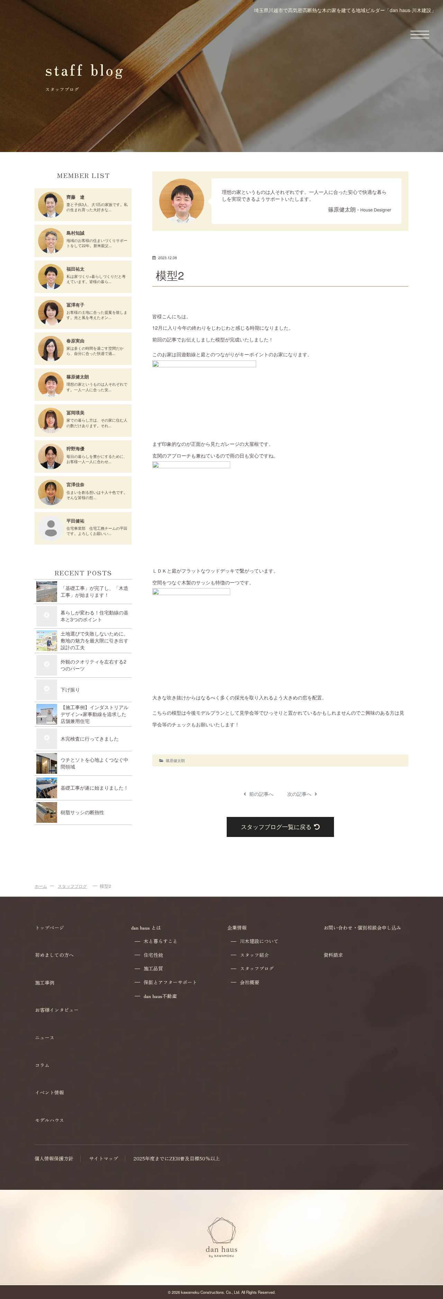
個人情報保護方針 (54, 1158)
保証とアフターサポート (170, 982)
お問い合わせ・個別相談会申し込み (362, 927)
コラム (42, 1065)
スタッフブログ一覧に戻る (276, 826)
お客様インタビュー (57, 1009)
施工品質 (153, 968)
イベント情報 (49, 1092)
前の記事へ (260, 794)
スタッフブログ (72, 886)
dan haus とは (146, 927)
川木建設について (259, 941)
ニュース (44, 1037)
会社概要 (249, 982)
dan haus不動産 (160, 996)
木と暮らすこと (161, 941)
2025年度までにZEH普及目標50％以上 (177, 1158)
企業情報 (237, 927)
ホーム (41, 886)
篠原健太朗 (175, 760)
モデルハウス (49, 1120)
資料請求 (333, 954)
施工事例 (44, 982)
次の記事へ (300, 794)
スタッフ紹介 (254, 955)
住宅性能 (153, 955)
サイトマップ (103, 1158)
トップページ (49, 927)
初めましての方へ (54, 954)
